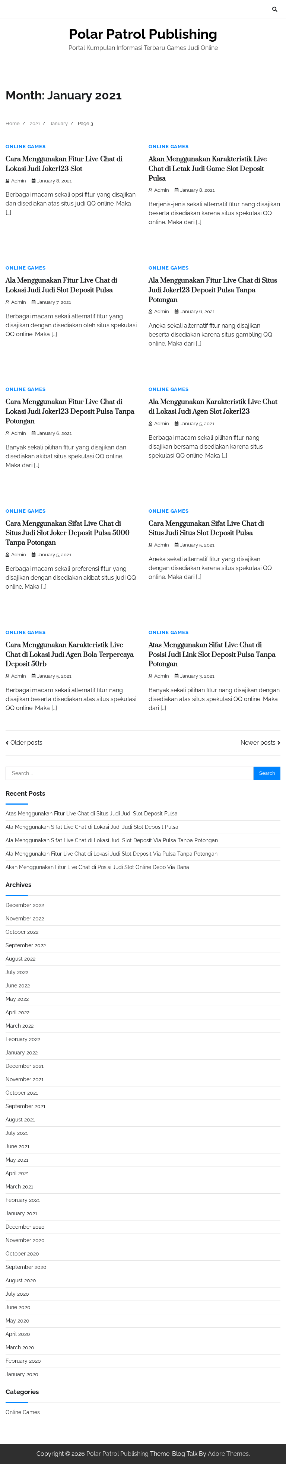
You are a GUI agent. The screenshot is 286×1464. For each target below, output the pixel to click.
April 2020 (18, 1334)
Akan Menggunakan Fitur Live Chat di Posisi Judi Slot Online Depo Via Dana (97, 867)
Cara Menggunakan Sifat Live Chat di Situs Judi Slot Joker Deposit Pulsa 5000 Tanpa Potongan (68, 533)
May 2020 (17, 1321)
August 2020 (21, 1280)
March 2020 (20, 1347)
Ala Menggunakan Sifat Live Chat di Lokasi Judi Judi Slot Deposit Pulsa (92, 827)
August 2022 (20, 959)
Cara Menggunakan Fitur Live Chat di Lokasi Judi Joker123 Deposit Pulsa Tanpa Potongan (70, 412)
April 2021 (17, 1173)
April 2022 (17, 1012)
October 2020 (22, 1254)
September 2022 (26, 945)
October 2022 (22, 932)
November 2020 (25, 1240)
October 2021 (22, 1093)
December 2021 (25, 1066)
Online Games (26, 146)
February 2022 (23, 1039)
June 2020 (18, 1307)
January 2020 (22, 1374)
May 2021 (17, 1160)
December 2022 (25, 905)
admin (18, 181)
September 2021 (25, 1106)
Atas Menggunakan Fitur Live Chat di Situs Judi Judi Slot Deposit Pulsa (92, 814)
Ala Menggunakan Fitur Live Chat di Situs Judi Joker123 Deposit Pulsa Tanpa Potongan (213, 290)
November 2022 (25, 919)
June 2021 (17, 1146)
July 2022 (17, 972)
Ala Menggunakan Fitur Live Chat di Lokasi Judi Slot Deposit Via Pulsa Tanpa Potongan (111, 854)
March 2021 (19, 1187)
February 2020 (23, 1361)
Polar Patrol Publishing (143, 34)
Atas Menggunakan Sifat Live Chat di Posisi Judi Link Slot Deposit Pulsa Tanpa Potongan (212, 655)
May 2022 (17, 999)
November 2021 (25, 1079)
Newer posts (258, 742)
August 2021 (20, 1120)
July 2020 (17, 1294)
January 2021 (21, 1213)
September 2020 (26, 1267)
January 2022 (22, 1053)
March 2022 (20, 1026)
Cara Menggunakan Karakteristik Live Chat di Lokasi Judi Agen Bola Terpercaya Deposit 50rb (70, 655)
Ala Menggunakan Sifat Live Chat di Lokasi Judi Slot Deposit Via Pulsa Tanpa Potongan (112, 840)
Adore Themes (228, 1453)
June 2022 (18, 986)
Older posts (26, 742)
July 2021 (17, 1133)
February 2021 (23, 1200)
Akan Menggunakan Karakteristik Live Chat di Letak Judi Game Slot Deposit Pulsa (208, 169)
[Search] (274, 9)
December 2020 (25, 1227)
